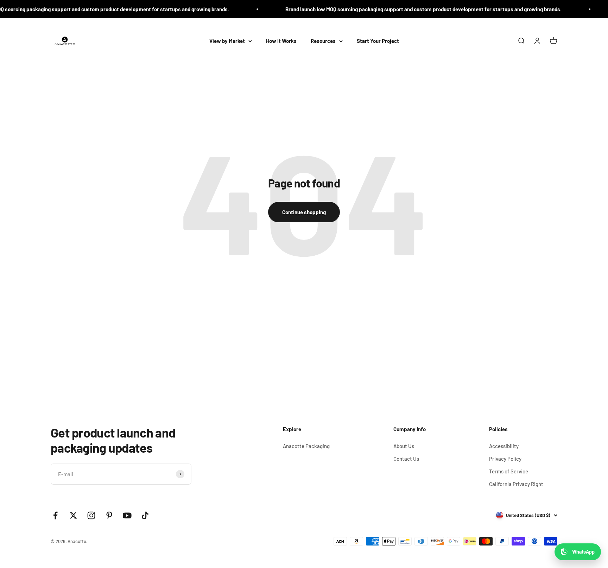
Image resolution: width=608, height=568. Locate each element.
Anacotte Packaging (306, 446)
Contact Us (406, 458)
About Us (403, 446)
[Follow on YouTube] (127, 515)
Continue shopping (304, 212)
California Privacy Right (516, 484)
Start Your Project (378, 41)
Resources (323, 41)
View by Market (227, 41)
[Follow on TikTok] (145, 515)
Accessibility (504, 446)
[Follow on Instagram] (91, 515)
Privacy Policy (505, 458)
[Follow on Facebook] (55, 515)
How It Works (281, 41)
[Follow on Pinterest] (109, 515)
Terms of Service (508, 471)
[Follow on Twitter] (73, 515)
